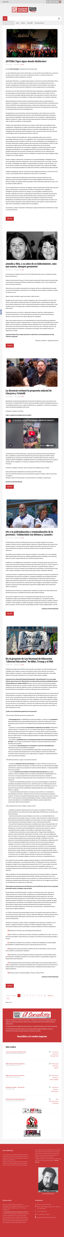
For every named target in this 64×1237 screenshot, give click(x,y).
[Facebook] (1, 310)
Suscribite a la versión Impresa (32, 1036)
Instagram (50, 1)
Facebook (47, 1)
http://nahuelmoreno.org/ (48, 1193)
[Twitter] (1, 312)
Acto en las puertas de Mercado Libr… (16, 1052)
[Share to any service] (1, 313)
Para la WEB (29, 23)
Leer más (9, 218)
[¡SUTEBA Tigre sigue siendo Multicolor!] (32, 54)
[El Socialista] (32, 1015)
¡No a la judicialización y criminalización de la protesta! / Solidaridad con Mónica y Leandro (29, 533)
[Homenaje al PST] (32, 1111)
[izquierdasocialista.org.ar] (32, 9)
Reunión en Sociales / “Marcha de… (15, 1087)
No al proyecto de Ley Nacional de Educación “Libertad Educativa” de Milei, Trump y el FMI (29, 660)
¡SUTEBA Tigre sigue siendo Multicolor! (26, 61)
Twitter (53, 1)
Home (17, 23)
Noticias (23, 23)
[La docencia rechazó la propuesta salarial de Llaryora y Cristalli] (32, 383)
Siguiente (50, 995)
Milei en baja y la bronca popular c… (16, 1063)
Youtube (56, 1)
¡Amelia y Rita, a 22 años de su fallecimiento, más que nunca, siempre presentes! (31, 265)
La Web (22, 64)
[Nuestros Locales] (32, 1133)
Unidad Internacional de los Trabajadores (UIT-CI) (15, 1212)
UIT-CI (59, 1)
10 (45, 995)
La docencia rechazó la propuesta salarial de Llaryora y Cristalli (29, 392)
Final (8, 998)
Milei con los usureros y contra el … (15, 1075)
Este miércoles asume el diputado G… (16, 1099)
